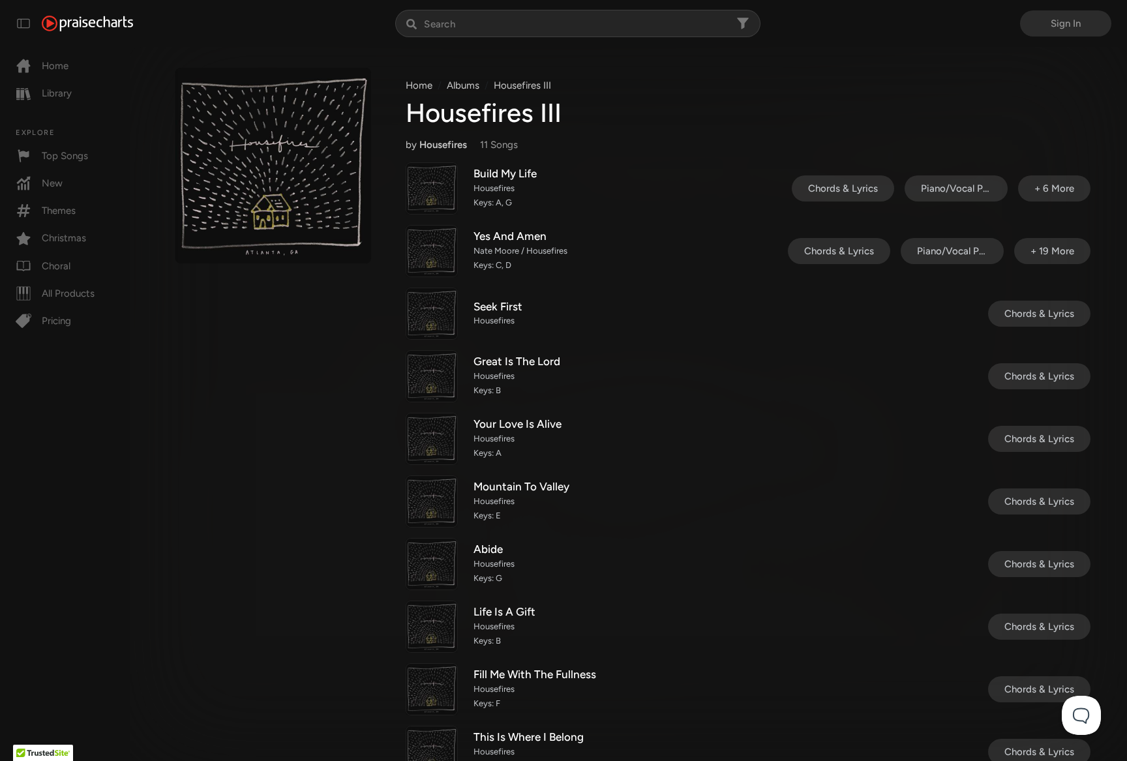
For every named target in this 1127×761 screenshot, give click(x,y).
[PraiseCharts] (87, 23)
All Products (68, 293)
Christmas (64, 238)
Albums (463, 85)
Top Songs (65, 156)
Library (57, 93)
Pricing (56, 321)
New (52, 183)
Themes (59, 210)
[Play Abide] (432, 564)
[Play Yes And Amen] (432, 251)
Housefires (443, 145)
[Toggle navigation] (23, 23)
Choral (56, 266)
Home (55, 66)
